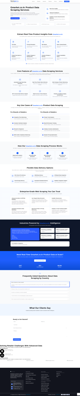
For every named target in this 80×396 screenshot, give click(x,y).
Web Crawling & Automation (31, 375)
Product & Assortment (45, 376)
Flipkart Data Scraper (45, 385)
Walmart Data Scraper (45, 388)
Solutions (38, 1)
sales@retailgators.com (17, 386)
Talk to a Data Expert (15, 18)
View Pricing (23, 18)
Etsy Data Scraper (44, 389)
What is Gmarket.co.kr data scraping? (17, 282)
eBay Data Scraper (44, 386)
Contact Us (66, 1)
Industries (44, 1)
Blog (57, 376)
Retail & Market (44, 377)
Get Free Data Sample (40, 260)
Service (33, 1)
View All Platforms (44, 391)
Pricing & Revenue (44, 374)
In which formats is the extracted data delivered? (21, 295)
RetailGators (28, 394)
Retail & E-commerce (30, 383)
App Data (27, 376)
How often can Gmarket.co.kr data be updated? (19, 292)
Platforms (50, 1)
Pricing (55, 1)
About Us (58, 373)
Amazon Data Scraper (45, 383)
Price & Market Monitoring (30, 379)
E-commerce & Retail (30, 373)
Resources (61, 1)
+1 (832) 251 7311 (16, 388)
